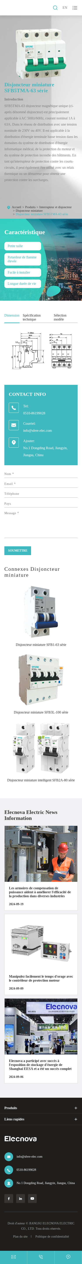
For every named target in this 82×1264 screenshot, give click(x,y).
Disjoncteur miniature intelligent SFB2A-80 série (41, 780)
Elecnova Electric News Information (30, 815)
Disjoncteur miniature (29, 210)
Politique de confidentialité (52, 1236)
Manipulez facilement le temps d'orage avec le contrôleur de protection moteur (41, 978)
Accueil (16, 207)
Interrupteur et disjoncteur (55, 207)
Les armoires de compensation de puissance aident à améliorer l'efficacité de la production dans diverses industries (40, 892)
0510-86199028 (34, 413)
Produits (30, 207)
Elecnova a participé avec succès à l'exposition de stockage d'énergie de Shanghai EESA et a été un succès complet (40, 1065)
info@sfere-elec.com (37, 430)
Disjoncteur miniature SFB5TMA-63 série (42, 214)
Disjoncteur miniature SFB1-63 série (41, 645)
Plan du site (20, 1236)
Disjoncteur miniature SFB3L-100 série (41, 712)
